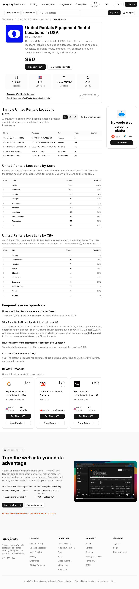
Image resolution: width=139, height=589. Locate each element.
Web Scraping (36, 543)
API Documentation (66, 548)
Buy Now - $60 (86, 416)
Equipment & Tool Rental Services (33, 19)
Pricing (33, 4)
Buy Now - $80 (35, 67)
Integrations (65, 4)
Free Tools (63, 569)
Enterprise (80, 4)
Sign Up (131, 4)
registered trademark (46, 581)
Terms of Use (92, 561)
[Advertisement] (121, 62)
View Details (16, 423)
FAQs (60, 556)
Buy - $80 (114, 13)
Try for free (121, 142)
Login (118, 4)
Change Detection (38, 548)
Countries (27, 13)
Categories (11, 13)
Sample (129, 13)
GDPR (88, 565)
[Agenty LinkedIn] (13, 558)
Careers (89, 552)
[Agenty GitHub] (3, 558)
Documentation (64, 543)
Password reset (120, 552)
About (88, 543)
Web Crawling (36, 552)
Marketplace (48, 4)
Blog (60, 552)
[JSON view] (70, 117)
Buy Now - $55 (18, 416)
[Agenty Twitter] (8, 558)
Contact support (92, 333)
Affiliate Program (37, 565)
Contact (89, 548)
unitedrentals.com (89, 96)
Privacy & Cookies (94, 556)
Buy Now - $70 (52, 416)
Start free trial (10, 505)
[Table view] (65, 117)
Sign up (116, 543)
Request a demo (34, 505)
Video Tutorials (64, 561)
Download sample (61, 67)
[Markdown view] (74, 117)
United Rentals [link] (59, 19)
